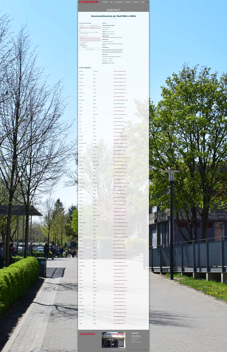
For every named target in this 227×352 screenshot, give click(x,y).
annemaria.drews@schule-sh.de (120, 114)
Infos (111, 2)
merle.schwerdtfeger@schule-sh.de (121, 265)
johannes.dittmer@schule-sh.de (120, 107)
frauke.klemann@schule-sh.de (120, 208)
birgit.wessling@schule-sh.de (119, 316)
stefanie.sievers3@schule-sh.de (120, 255)
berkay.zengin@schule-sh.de (119, 323)
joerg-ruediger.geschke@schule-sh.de (121, 146)
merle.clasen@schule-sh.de (119, 96)
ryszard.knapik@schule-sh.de (119, 215)
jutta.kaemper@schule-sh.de (119, 197)
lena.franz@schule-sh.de (118, 132)
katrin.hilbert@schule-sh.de (119, 179)
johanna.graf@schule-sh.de (119, 154)
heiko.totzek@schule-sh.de (119, 283)
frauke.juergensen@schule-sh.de (120, 193)
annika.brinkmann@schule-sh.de (120, 92)
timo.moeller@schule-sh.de (119, 240)
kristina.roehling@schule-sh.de (120, 251)
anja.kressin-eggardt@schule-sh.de (121, 222)
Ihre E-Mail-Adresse (94, 25)
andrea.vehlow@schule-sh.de (119, 301)
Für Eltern (135, 2)
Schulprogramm (118, 2)
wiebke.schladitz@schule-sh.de (120, 258)
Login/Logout (145, 349)
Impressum (132, 349)
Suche (128, 349)
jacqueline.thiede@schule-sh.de (120, 291)
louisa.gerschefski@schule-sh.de (120, 143)
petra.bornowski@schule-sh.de (120, 85)
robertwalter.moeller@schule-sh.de (121, 237)
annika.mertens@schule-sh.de (120, 233)
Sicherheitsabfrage (83, 42)
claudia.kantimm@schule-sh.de (120, 201)
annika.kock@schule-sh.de (119, 219)
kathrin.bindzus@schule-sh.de (120, 82)
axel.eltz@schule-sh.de (118, 118)
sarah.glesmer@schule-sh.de (119, 150)
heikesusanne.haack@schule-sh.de (121, 165)
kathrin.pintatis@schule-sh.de (120, 247)
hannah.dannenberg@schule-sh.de (121, 100)
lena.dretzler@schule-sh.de (119, 110)
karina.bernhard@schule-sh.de (120, 78)
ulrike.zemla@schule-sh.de (119, 320)
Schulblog (105, 2)
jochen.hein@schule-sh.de (119, 175)
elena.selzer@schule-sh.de (119, 269)
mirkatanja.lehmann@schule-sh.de (121, 226)
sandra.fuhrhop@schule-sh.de (120, 139)
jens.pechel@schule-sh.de (119, 244)
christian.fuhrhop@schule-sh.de (120, 136)
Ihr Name (81, 25)
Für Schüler (128, 2)
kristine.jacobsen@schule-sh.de (120, 186)
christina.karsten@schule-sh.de (120, 204)
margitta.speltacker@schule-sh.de (120, 280)
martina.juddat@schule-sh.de (119, 190)
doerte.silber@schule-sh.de (119, 276)
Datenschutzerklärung (138, 349)
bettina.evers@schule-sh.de (119, 121)
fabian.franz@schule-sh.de (119, 128)
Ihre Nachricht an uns (83, 36)
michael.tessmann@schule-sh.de (120, 287)
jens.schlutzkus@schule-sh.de (120, 262)
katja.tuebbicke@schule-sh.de (120, 298)
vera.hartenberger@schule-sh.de (120, 172)
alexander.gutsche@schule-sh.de (120, 161)
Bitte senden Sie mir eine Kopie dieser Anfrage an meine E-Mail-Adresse (89, 33)
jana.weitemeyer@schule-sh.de (120, 309)
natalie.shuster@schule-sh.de (119, 273)
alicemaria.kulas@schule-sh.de (120, 71)
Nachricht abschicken (90, 49)
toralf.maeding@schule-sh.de (119, 229)
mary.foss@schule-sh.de (118, 125)
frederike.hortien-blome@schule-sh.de (121, 183)
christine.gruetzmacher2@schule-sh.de (121, 157)
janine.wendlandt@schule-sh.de (120, 312)
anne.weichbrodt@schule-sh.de (120, 305)
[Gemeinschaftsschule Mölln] (88, 1)
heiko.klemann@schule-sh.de (119, 211)
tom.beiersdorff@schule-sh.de (120, 74)
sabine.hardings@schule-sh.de (120, 168)
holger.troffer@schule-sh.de (119, 294)
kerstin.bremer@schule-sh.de (119, 89)
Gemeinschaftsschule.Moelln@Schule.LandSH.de (112, 37)
